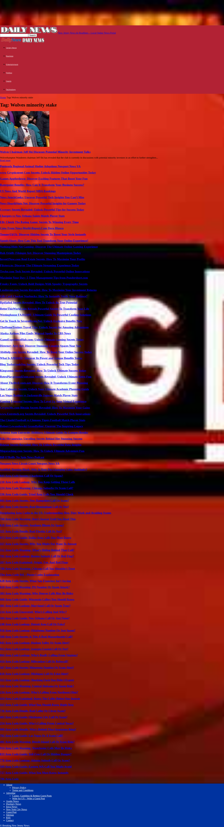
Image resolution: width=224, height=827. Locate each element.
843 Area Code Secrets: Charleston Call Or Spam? (31, 475)
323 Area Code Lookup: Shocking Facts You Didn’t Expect (37, 680)
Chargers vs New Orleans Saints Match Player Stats (32, 215)
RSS (8, 817)
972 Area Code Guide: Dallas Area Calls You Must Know (35, 537)
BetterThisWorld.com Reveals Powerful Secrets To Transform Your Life (44, 308)
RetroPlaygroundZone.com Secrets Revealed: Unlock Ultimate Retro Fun (45, 376)
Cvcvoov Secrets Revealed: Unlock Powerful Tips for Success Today (42, 209)
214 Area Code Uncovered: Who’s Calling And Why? (33, 611)
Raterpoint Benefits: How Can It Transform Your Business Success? (42, 184)
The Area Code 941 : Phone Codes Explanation (29, 574)
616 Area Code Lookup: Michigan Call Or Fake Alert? (34, 673)
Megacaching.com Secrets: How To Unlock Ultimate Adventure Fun (42, 451)
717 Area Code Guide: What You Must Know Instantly (34, 772)
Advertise (10, 793)
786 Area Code (9, 778)
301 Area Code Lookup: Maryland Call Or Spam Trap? (35, 605)
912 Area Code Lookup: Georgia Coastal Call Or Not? (34, 649)
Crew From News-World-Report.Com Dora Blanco (32, 228)
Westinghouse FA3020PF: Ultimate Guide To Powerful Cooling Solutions (45, 314)
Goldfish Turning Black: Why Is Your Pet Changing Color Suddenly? (43, 469)
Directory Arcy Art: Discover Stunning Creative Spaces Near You (40, 345)
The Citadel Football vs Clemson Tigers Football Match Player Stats (42, 420)
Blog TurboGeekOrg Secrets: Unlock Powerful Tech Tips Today (39, 364)
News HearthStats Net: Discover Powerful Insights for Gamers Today (43, 203)
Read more (5, 160)
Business (9, 56)
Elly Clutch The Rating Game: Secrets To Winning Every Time (39, 222)
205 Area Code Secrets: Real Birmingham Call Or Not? (34, 506)
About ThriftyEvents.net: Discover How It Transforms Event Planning (44, 382)
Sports (8, 81)
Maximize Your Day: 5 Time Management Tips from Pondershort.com (44, 277)
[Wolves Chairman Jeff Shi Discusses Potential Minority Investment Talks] (24, 146)
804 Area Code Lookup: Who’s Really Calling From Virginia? (39, 655)
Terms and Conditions (22, 790)
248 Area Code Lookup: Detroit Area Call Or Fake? (32, 624)
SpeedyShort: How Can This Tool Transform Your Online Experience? (44, 240)
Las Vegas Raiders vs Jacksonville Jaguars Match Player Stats (39, 395)
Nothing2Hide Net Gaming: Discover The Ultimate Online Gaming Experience (49, 246)
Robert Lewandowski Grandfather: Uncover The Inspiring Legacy (41, 426)
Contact (10, 820)
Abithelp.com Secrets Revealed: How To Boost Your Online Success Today (46, 352)
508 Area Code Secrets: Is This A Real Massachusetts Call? (36, 636)
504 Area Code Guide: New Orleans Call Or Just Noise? (35, 618)
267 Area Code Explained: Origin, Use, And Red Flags (34, 562)
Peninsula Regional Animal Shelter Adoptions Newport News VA (40, 166)
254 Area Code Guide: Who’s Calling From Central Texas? (37, 723)
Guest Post (11, 812)
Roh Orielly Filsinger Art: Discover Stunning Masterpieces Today (40, 253)
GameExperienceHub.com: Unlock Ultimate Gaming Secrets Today (42, 339)
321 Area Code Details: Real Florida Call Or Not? (31, 531)
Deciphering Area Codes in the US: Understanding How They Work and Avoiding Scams (55, 512)
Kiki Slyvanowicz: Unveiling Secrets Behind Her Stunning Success (41, 438)
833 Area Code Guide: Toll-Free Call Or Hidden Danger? (36, 754)
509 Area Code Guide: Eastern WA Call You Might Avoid (36, 766)
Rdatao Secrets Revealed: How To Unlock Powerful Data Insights (40, 444)
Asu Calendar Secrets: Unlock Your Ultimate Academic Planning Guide (44, 389)
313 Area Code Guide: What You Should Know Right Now (37, 704)
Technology (11, 89)
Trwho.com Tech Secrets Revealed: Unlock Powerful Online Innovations (45, 271)
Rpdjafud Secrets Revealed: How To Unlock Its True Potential (38, 302)
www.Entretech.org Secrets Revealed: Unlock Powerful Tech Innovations (45, 413)
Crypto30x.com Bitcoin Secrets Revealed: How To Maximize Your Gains (45, 407)
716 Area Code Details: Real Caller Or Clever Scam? (33, 710)
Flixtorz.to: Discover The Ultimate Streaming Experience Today (39, 265)
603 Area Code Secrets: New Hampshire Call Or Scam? (34, 500)
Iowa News (11, 806)
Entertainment (12, 64)
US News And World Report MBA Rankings (28, 191)
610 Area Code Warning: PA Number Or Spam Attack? (35, 587)
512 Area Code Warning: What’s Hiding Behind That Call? (37, 550)
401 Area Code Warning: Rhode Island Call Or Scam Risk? (37, 741)
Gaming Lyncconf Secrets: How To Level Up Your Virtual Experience (43, 401)
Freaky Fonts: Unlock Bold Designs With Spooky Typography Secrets (43, 284)
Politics (9, 73)
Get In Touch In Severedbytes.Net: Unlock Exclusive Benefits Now (41, 321)
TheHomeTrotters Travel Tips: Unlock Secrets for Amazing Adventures (44, 327)
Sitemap (10, 815)
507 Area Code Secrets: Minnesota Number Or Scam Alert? (37, 667)
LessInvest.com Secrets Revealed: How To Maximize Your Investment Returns (48, 290)
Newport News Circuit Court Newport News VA (29, 463)
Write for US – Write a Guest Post (28, 798)
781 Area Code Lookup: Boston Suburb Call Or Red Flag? (37, 556)
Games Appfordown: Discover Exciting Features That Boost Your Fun (44, 178)
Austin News (12, 801)
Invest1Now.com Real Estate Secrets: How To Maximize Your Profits (42, 259)
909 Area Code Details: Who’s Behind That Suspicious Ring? (38, 729)
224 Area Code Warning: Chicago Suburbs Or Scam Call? (36, 488)
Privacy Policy (19, 787)
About (9, 785)
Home (3, 97)
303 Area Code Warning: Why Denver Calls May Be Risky (36, 593)
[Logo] (11, 42)
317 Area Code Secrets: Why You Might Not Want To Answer (38, 543)
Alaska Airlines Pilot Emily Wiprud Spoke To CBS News (35, 333)
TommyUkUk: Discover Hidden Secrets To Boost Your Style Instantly (43, 234)
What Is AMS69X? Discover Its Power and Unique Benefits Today (41, 358)
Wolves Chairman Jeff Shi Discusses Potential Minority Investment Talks (45, 151)
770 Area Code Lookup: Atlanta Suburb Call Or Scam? (35, 760)
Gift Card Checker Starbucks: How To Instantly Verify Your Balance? (43, 296)
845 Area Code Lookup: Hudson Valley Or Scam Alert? (35, 642)
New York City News (16, 809)
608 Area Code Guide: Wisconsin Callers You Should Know (37, 599)
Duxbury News (13, 804)
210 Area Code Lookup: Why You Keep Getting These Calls (37, 482)
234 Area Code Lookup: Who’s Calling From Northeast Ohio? (39, 692)
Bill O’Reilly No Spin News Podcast (22, 457)
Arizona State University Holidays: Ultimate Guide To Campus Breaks (44, 432)
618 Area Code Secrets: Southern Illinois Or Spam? (32, 525)
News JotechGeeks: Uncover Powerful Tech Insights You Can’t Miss (42, 197)
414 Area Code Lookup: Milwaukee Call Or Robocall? (34, 661)
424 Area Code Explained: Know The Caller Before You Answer (40, 698)
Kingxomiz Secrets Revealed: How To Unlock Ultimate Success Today (43, 370)
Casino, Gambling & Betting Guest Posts (32, 795)
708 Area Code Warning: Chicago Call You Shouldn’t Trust (37, 568)
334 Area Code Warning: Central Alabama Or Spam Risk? (37, 686)
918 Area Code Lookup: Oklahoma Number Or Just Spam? (37, 630)
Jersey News (11, 48)
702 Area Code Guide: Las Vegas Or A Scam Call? (31, 735)
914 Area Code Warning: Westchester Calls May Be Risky (36, 748)
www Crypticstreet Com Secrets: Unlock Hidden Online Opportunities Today (48, 172)
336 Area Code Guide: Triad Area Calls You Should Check (36, 494)
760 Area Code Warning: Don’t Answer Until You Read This (38, 519)
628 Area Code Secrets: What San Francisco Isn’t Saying (35, 580)
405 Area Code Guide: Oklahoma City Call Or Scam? (34, 717)
